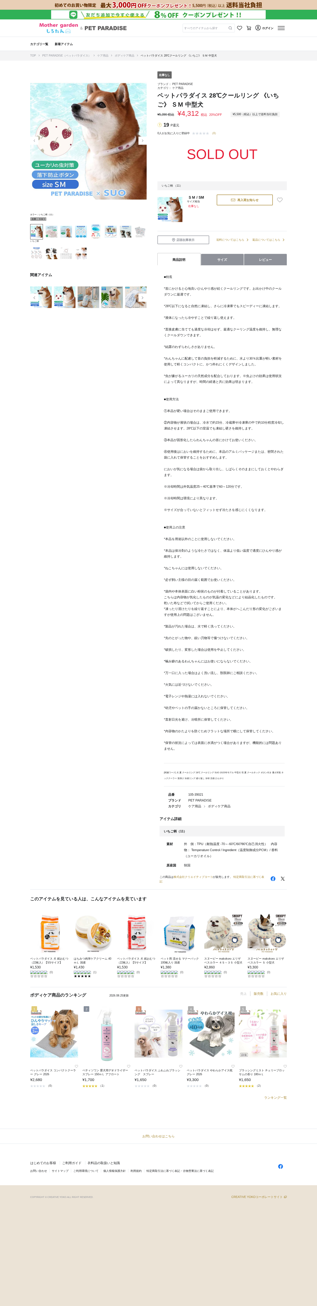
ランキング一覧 (275, 1097)
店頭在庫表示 (185, 240)
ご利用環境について (86, 1170)
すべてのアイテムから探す (201, 28)
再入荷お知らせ (248, 200)
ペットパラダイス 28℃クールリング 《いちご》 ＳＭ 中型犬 (179, 55)
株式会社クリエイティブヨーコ (193, 877)
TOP (33, 55)
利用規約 (136, 1170)
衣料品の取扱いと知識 (104, 1163)
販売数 (259, 993)
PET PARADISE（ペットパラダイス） (66, 55)
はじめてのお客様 (43, 1163)
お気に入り (279, 993)
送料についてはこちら (230, 239)
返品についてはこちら (266, 239)
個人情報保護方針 (114, 1170)
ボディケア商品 (124, 55)
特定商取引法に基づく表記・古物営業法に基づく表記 (180, 1170)
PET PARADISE (182, 84)
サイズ (222, 259)
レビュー (265, 259)
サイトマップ (60, 1170)
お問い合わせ (38, 1170)
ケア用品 (102, 55)
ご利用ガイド (72, 1163)
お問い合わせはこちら (158, 1136)
